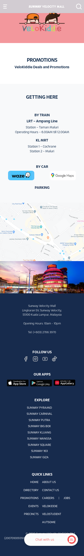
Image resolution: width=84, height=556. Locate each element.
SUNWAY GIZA (39, 457)
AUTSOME (49, 522)
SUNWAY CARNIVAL (39, 414)
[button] (77, 6)
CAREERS (48, 498)
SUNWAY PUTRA (39, 420)
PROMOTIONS (29, 498)
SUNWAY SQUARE (39, 445)
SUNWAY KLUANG (39, 432)
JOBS (67, 498)
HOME (34, 482)
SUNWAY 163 (39, 451)
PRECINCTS (31, 514)
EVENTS (33, 506)
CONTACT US (50, 490)
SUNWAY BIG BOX (39, 426)
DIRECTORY (31, 490)
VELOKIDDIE (50, 506)
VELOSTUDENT (51, 514)
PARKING (42, 187)
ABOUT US (49, 482)
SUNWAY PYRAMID (39, 408)
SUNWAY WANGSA (39, 439)
